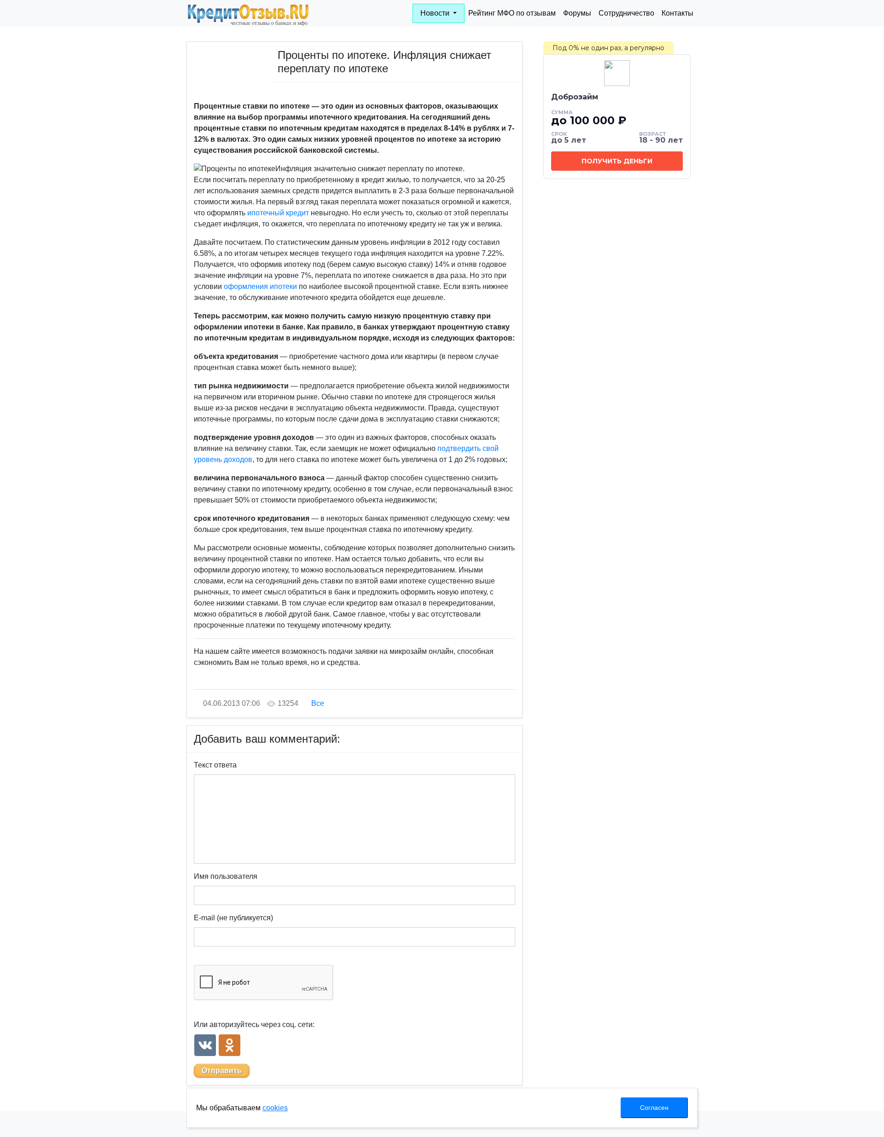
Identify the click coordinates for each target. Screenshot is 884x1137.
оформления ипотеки (260, 286)
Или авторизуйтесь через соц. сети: (254, 1024)
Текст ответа (215, 765)
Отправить (222, 1070)
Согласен (654, 1107)
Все (317, 703)
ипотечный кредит (278, 213)
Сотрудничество (626, 13)
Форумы (577, 13)
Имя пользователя (225, 876)
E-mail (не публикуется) (233, 918)
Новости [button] (435, 13)
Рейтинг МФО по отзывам (512, 13)
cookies (275, 1108)
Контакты (677, 13)
